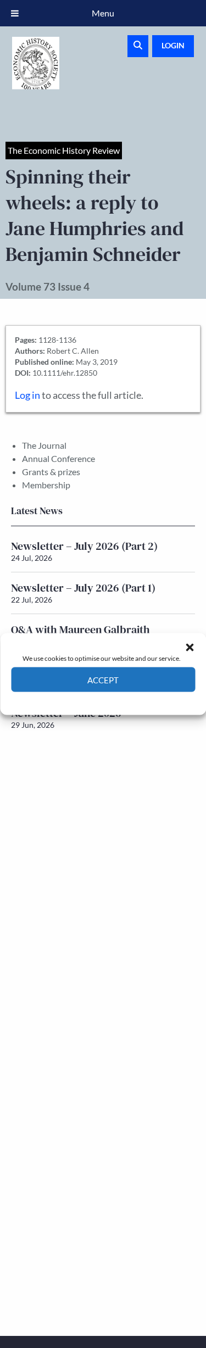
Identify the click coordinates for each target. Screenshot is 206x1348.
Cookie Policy (77, 700)
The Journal (44, 445)
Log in (27, 395)
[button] (189, 647)
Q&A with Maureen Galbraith (80, 629)
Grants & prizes (51, 471)
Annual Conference (58, 458)
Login (173, 45)
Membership (46, 485)
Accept (103, 679)
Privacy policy (123, 700)
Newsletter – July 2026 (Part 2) (84, 546)
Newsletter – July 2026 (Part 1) (83, 587)
